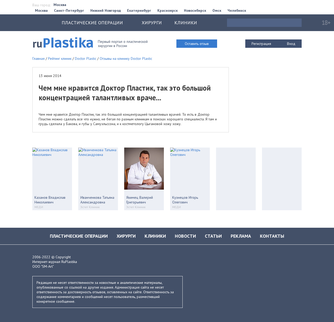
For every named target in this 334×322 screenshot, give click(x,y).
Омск (216, 10)
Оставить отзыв (197, 43)
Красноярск (167, 10)
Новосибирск (195, 10)
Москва (59, 4)
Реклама (241, 236)
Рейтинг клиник (59, 58)
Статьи (213, 236)
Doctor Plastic (85, 58)
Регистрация (261, 43)
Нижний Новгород (105, 10)
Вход (291, 43)
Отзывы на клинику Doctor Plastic (126, 58)
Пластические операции (79, 236)
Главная (38, 58)
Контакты (272, 236)
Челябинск (237, 10)
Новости (185, 236)
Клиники (185, 23)
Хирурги (152, 23)
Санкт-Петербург (69, 10)
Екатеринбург (139, 10)
